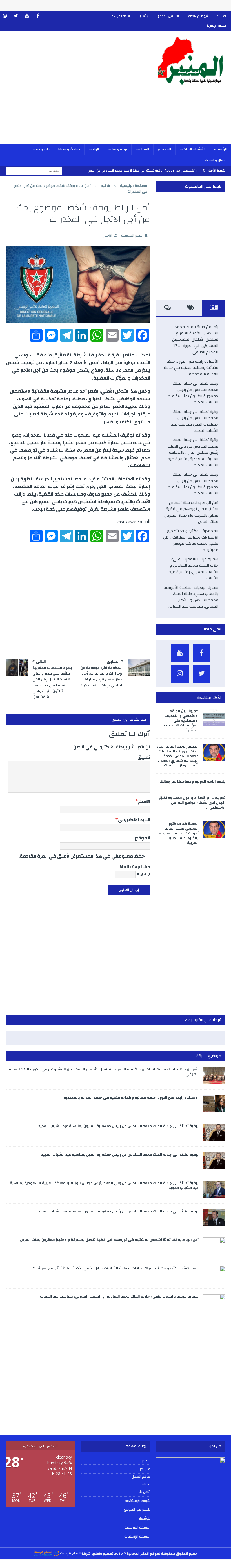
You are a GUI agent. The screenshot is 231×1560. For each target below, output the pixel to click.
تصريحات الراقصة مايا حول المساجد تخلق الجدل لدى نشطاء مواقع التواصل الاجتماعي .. (192, 802)
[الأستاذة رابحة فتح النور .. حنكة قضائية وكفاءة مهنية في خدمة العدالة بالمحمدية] (214, 1103)
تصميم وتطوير (102, 1553)
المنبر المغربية (132, 235)
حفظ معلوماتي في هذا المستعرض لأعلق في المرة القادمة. (82, 856)
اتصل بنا (144, 1492)
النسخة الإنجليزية (216, 26)
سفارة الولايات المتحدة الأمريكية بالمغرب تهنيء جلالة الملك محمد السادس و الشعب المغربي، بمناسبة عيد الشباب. (191, 597)
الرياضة (94, 149)
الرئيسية (220, 149)
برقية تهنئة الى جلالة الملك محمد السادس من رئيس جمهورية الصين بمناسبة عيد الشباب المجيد (194, 421)
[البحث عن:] (34, 170)
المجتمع (164, 149)
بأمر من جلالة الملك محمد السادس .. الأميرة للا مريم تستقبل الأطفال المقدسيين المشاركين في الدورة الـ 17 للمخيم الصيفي (195, 339)
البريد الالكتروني (134, 819)
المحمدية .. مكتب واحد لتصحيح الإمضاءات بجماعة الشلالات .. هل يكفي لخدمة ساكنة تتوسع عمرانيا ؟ (190, 540)
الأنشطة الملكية (192, 149)
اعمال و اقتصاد (215, 160)
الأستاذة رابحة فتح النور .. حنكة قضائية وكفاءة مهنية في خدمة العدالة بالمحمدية (191, 368)
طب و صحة (41, 149)
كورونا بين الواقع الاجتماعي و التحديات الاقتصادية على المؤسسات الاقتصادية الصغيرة (180, 721)
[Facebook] (38, 16)
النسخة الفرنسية (121, 16)
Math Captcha (134, 866)
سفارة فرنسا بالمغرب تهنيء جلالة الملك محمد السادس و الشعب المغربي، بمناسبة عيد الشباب (193, 569)
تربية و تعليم (117, 149)
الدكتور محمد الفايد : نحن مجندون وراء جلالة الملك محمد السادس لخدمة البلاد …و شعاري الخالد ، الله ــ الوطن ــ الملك (178, 756)
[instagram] (5, 16)
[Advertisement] (76, 91)
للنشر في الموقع (169, 16)
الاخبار (107, 235)
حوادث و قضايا (69, 149)
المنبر (224, 16)
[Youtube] (27, 16)
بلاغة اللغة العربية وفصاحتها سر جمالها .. (190, 781)
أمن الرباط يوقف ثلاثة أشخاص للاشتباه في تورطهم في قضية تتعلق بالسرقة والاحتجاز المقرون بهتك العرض (191, 512)
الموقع (142, 838)
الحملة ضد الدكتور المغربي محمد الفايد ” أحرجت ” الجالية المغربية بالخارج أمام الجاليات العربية (179, 833)
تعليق (143, 757)
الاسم (144, 801)
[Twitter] (16, 16)
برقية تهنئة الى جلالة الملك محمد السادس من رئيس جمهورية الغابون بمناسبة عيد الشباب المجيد (193, 393)
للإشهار (144, 16)
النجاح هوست (70, 1553)
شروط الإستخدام (198, 16)
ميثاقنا (145, 1484)
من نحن (144, 1469)
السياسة (142, 149)
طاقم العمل (141, 1477)
